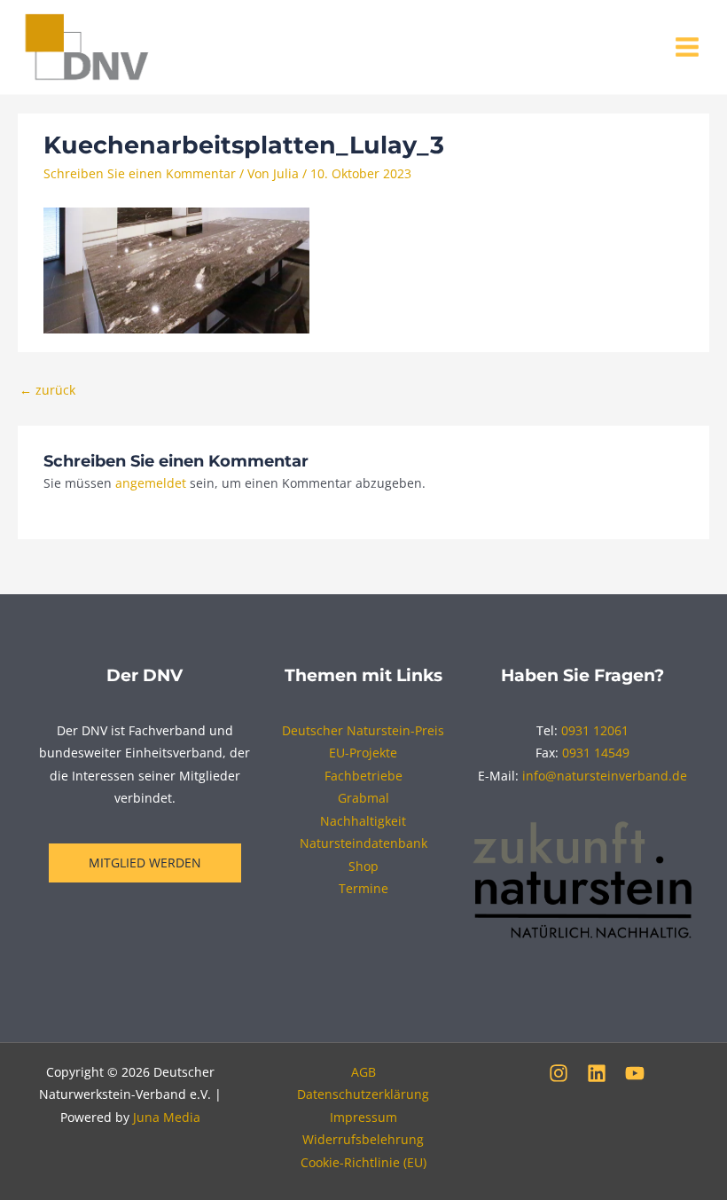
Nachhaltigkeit (363, 820)
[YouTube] (635, 1073)
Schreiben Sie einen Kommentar (139, 173)
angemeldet (150, 483)
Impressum (363, 1117)
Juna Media (166, 1117)
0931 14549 (595, 752)
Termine (363, 888)
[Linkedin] (596, 1073)
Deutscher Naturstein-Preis (363, 730)
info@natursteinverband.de (604, 775)
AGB (363, 1071)
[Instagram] (558, 1073)
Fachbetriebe (363, 775)
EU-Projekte (363, 752)
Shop (363, 866)
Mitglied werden (145, 862)
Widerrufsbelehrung (363, 1139)
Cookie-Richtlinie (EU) (363, 1162)
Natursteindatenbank (363, 843)
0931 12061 (595, 730)
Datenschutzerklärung (363, 1094)
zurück (47, 389)
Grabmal (363, 797)
